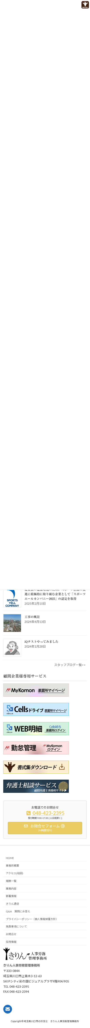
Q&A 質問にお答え (18, 911)
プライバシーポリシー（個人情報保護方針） (32, 919)
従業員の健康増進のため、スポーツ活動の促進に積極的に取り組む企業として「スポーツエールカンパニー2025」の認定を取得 (55, 594)
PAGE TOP (79, 1016)
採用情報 (11, 941)
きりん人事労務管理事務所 (21, 965)
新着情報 (11, 896)
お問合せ (11, 934)
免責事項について (16, 926)
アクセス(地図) (14, 873)
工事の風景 (32, 616)
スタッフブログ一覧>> (70, 665)
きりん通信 (12, 903)
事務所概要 (12, 865)
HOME (10, 858)
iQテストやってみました (41, 641)
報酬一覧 (11, 881)
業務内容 (11, 888)
